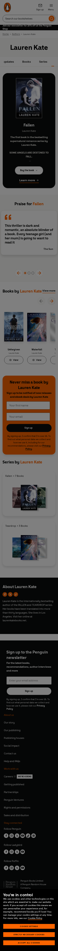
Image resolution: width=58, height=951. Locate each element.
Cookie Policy (35, 918)
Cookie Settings (29, 926)
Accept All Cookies (29, 942)
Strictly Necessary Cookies (29, 934)
